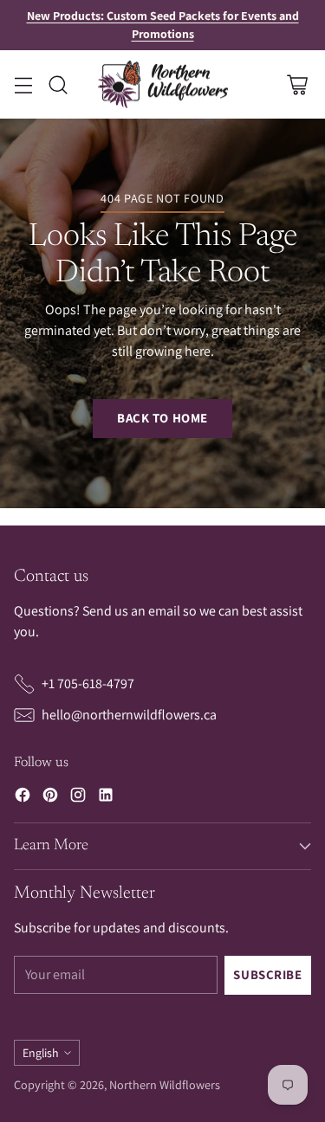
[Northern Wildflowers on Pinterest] (50, 797)
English (41, 1053)
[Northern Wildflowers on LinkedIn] (105, 797)
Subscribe (267, 974)
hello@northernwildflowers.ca (129, 715)
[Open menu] (23, 84)
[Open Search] (57, 84)
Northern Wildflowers (164, 1085)
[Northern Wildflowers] (163, 85)
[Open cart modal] (297, 84)
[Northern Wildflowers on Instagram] (78, 797)
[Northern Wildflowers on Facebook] (22, 797)
